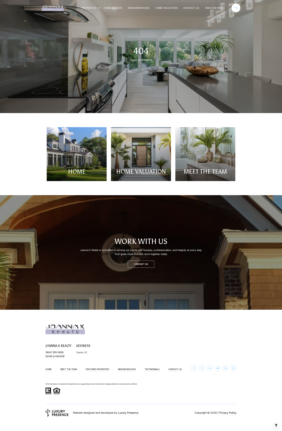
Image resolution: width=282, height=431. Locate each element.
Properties (89, 7)
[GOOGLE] (226, 368)
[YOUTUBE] (218, 368)
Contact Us (175, 369)
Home (49, 369)
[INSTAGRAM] (202, 368)
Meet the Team (68, 369)
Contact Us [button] (141, 264)
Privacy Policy (227, 412)
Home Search (113, 7)
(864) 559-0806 (214, 7)
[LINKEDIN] (210, 368)
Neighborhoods (139, 7)
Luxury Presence (128, 412)
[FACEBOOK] (194, 368)
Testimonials (152, 369)
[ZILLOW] (233, 368)
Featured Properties (97, 369)
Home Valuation (166, 7)
